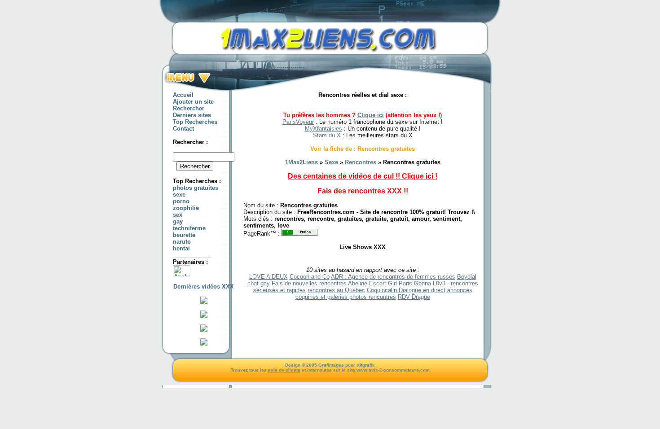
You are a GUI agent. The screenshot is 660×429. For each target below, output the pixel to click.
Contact (183, 128)
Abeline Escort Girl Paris (380, 283)
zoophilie (186, 208)
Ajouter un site (193, 101)
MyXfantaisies (323, 128)
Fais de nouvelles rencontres (309, 283)
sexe (179, 194)
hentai (181, 248)
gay (178, 221)
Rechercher (188, 108)
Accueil (183, 95)
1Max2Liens (301, 162)
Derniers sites (192, 115)
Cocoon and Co (310, 276)
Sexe (331, 162)
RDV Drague (414, 296)
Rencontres (360, 162)
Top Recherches (195, 121)
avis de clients (284, 370)
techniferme (189, 228)
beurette (184, 235)
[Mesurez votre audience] (181, 274)
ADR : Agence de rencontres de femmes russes (393, 276)
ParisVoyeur (298, 121)
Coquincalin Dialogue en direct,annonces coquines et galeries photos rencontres (383, 293)
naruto (182, 241)
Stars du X (327, 135)
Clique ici (370, 115)
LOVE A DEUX (268, 276)
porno (181, 201)
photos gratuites (195, 187)
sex (177, 214)
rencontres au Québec (336, 290)
